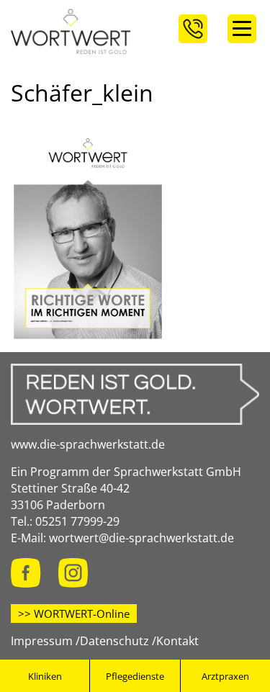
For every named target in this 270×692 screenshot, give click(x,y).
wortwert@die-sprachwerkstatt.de (141, 538)
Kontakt (177, 641)
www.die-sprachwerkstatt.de (88, 444)
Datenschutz (114, 641)
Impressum (42, 641)
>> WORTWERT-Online (74, 613)
